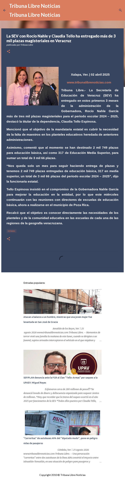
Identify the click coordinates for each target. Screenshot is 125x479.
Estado (11, 231)
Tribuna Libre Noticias (34, 6)
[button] (8, 51)
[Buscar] (120, 10)
